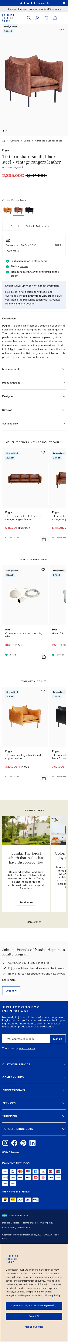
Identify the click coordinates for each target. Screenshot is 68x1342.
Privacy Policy (52, 1295)
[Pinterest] (23, 1143)
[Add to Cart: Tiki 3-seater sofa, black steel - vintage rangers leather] (44, 539)
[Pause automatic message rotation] (64, 3)
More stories (34, 922)
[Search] (28, 18)
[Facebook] (14, 1143)
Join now (11, 990)
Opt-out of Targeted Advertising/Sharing (34, 1305)
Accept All (34, 1316)
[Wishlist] (46, 18)
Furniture (14, 140)
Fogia (5, 150)
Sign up (57, 1039)
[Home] (3, 140)
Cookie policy (9, 1227)
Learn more (9, 979)
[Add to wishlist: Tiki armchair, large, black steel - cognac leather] (43, 691)
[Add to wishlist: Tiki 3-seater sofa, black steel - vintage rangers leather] (43, 452)
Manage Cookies (10, 1222)
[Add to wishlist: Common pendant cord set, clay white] (43, 569)
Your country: (10, 1048)
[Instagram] (5, 1143)
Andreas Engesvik (12, 167)
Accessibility (24, 1227)
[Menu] (63, 18)
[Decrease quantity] (5, 226)
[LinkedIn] (32, 1143)
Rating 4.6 (43, 3)
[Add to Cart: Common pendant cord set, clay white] (44, 657)
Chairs (27, 140)
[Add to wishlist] (61, 30)
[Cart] (55, 18)
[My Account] (37, 18)
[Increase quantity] (18, 226)
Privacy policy (46, 1222)
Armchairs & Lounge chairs (48, 140)
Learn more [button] (12, 251)
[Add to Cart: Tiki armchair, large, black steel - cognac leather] (44, 778)
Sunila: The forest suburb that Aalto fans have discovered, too (26, 857)
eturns (24, 266)
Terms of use (29, 1222)
